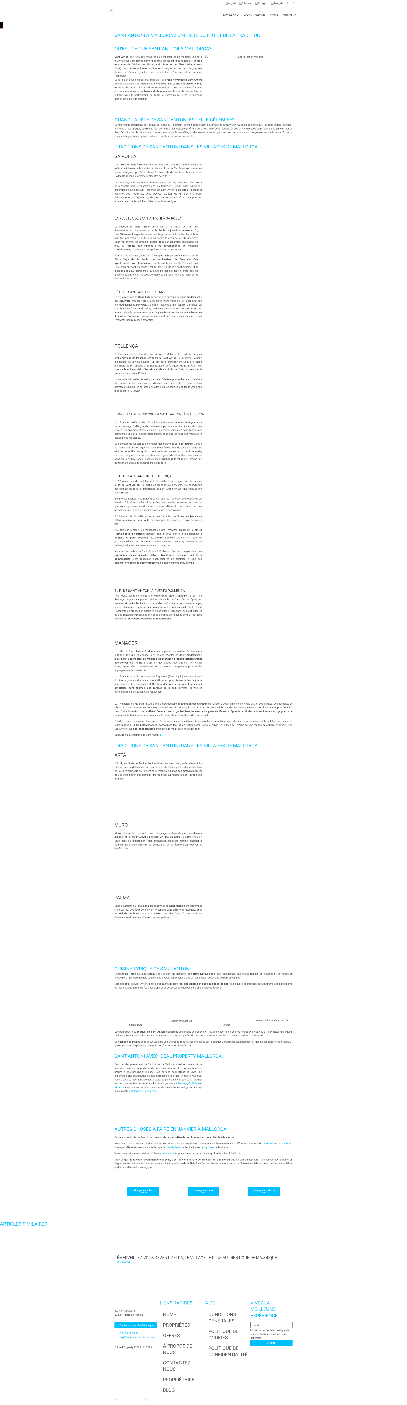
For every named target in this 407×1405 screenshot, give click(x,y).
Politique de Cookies (223, 1334)
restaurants (168, 1153)
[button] (1, 1261)
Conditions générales (222, 1318)
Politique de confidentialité (227, 1351)
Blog (169, 1390)
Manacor (119, 1087)
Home (169, 1314)
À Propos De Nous (177, 1349)
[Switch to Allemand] (246, 3)
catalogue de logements (143, 1091)
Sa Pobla (194, 1083)
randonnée (269, 1143)
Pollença (182, 1083)
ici (161, 734)
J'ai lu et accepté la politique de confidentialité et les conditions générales (269, 1334)
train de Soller (173, 1147)
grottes (209, 1147)
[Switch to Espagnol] (262, 3)
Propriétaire (178, 1379)
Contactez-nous (177, 1366)
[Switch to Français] (277, 3)
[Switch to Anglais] (231, 3)
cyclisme (287, 1143)
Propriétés (176, 1325)
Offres (274, 15)
